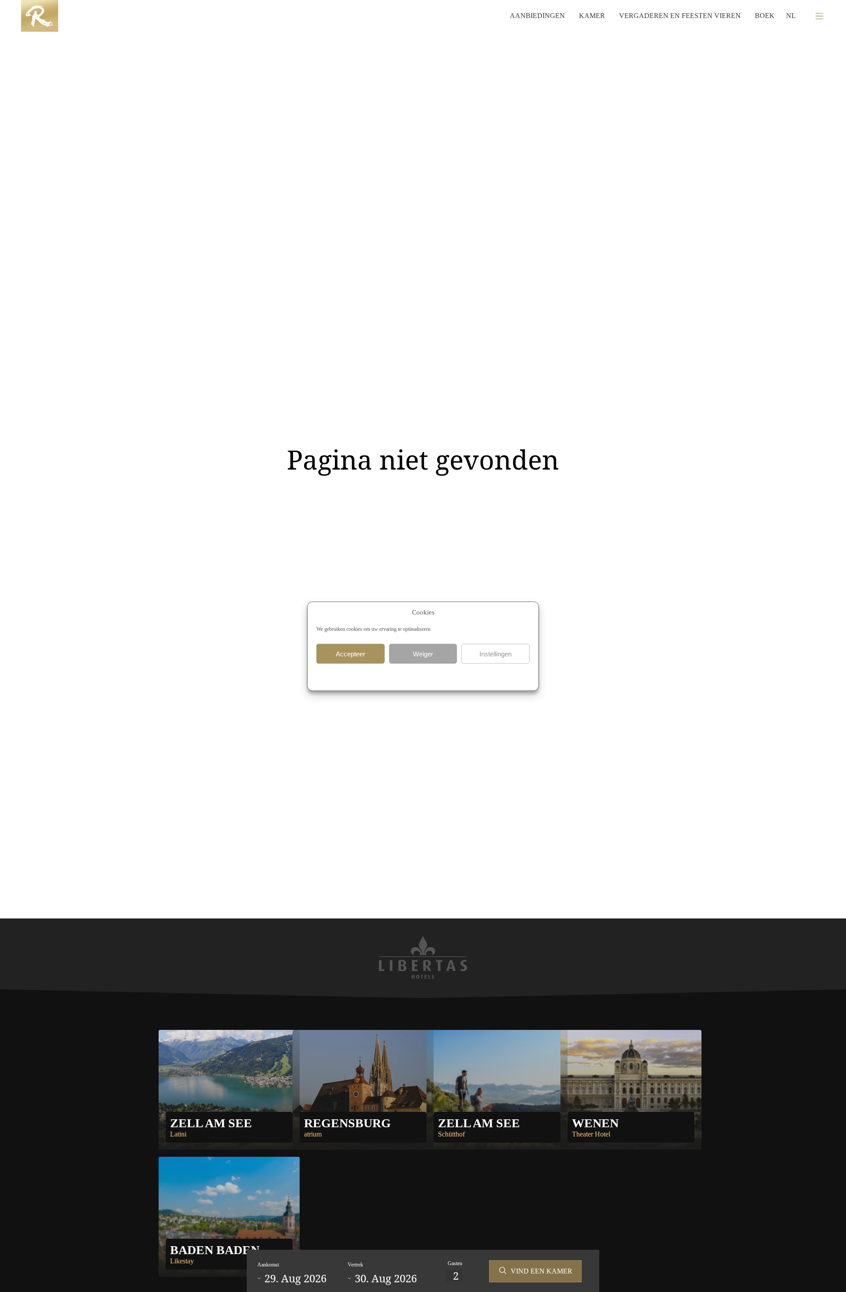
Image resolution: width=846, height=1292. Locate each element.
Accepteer (350, 653)
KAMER (592, 15)
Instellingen (495, 653)
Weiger (423, 653)
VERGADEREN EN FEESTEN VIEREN (680, 15)
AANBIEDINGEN (537, 15)
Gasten (455, 1263)
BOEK (765, 15)
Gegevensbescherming (395, 676)
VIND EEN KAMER (541, 1271)
